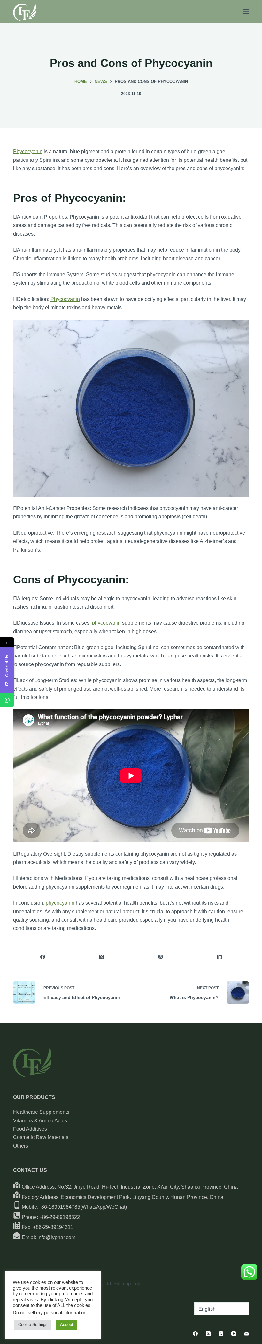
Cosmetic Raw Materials (40, 1137)
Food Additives (30, 1129)
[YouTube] (233, 1333)
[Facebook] (42, 957)
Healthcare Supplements (41, 1112)
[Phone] (221, 1333)
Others (20, 1146)
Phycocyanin (27, 151)
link (136, 1283)
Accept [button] (66, 1324)
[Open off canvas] (246, 11)
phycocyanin (106, 622)
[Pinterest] (160, 957)
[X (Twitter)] (101, 957)
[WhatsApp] (7, 700)
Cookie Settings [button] (33, 1324)
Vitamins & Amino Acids (40, 1120)
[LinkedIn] (219, 957)
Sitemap (122, 1283)
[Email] (246, 1333)
